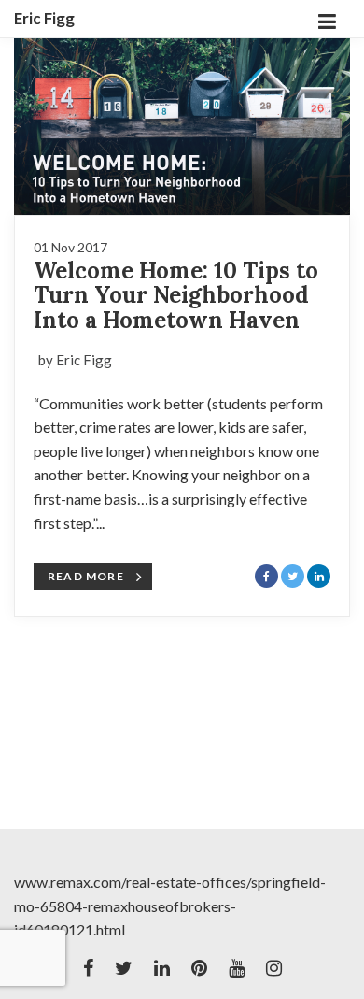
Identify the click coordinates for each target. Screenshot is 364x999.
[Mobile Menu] (326, 18)
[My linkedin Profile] (162, 968)
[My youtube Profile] (237, 968)
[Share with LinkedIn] (318, 576)
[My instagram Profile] (274, 968)
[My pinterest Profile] (199, 968)
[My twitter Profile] (124, 968)
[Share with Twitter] (292, 576)
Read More (86, 576)
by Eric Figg (75, 359)
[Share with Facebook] (266, 576)
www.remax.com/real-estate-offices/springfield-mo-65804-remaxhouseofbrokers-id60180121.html (170, 905)
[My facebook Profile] (88, 968)
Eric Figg (44, 18)
